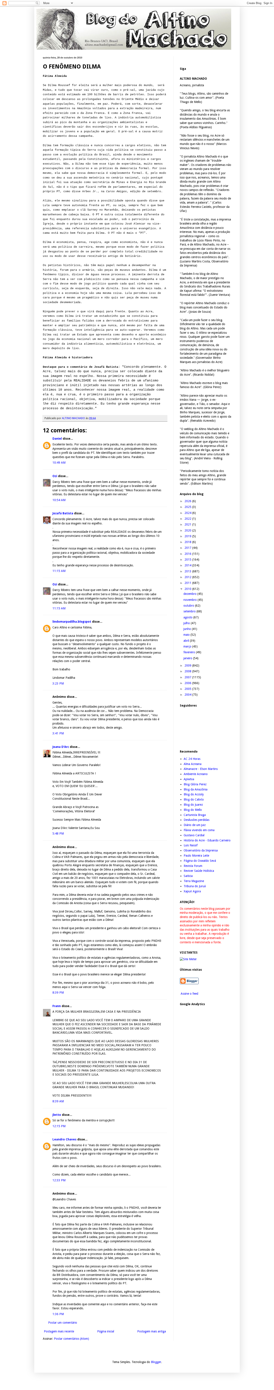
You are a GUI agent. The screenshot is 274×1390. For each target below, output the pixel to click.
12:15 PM (59, 1126)
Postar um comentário (62, 1322)
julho (187, 623)
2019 (188, 536)
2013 (188, 571)
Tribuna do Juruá (195, 886)
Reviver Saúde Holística (199, 870)
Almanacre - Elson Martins (201, 769)
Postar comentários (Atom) (71, 1338)
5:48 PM (58, 833)
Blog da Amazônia (195, 789)
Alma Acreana (192, 764)
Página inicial (105, 1331)
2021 (188, 524)
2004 (188, 694)
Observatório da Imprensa (201, 850)
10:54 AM (59, 500)
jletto (56, 1114)
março (187, 646)
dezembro (190, 593)
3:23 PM (58, 683)
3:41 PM (58, 733)
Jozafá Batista (62, 513)
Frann (56, 1006)
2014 (188, 565)
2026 (188, 501)
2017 (188, 547)
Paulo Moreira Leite (196, 855)
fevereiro (189, 652)
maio (187, 634)
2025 (188, 507)
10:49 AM (59, 462)
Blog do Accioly (194, 794)
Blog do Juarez (193, 804)
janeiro (188, 658)
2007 (188, 677)
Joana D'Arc (60, 747)
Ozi (54, 476)
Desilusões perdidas (196, 819)
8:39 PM (58, 992)
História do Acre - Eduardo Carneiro (207, 840)
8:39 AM (58, 1101)
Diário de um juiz (195, 825)
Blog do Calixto (194, 799)
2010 (188, 589)
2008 (188, 671)
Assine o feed (189, 993)
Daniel (57, 438)
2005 (188, 689)
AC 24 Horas (192, 758)
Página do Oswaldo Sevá (200, 860)
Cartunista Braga (195, 815)
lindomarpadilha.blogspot (71, 621)
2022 (188, 518)
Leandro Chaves (64, 1139)
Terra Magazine (194, 881)
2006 (188, 683)
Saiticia (188, 876)
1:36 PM (58, 1314)
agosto (188, 617)
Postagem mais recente (59, 1331)
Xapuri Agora (192, 891)
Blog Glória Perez (195, 784)
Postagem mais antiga (151, 1331)
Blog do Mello (193, 809)
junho (187, 629)
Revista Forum (193, 866)
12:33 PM (59, 1180)
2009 (188, 665)
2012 (188, 577)
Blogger (156, 1362)
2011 (188, 583)
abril (186, 640)
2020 (188, 530)
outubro (189, 605)
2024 (188, 513)
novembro (190, 599)
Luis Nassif (191, 845)
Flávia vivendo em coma (199, 830)
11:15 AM (59, 571)
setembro (190, 611)
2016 (188, 553)
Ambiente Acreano (196, 774)
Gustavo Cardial (194, 835)
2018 (188, 542)
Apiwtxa (189, 779)
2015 (188, 559)
